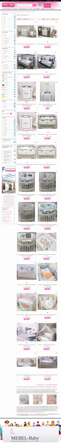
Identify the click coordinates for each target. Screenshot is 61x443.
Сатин (5, 105)
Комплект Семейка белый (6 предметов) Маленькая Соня (46, 255)
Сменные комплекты (6, 216)
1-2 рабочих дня (6, 38)
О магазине (16, 2)
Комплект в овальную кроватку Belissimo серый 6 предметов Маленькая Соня (47, 105)
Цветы (5, 135)
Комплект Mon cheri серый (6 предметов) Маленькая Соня (27, 285)
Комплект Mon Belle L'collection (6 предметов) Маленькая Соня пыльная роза (47, 375)
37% (4, 26)
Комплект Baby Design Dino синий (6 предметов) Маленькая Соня (26, 345)
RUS (40, 0)
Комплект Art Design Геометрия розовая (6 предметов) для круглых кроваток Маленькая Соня (26, 225)
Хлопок (5, 107)
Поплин (5, 103)
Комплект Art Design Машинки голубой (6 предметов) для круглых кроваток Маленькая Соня (26, 195)
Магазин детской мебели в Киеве (8, 195)
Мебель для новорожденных (10, 11)
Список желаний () (6, 0)
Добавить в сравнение (17, 22)
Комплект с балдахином (7, 211)
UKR (38, 0)
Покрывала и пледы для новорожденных (7, 221)
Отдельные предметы (6, 214)
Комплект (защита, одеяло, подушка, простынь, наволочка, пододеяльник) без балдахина (8, 152)
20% (4, 18)
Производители (12, 433)
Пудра (5, 87)
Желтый (5, 96)
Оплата (24, 2)
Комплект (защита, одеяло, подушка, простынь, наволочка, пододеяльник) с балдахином (8, 156)
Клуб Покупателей (51, 8)
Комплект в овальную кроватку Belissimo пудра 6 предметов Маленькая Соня (26, 135)
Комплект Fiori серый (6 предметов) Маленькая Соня (47, 314)
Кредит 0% (28, 2)
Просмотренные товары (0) (15, 0)
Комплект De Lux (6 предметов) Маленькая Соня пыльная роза (46, 345)
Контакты (39, 2)
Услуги (35, 2)
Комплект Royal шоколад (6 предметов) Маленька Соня (47, 43)
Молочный (6, 82)
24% (4, 20)
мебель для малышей (5, 202)
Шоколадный (6, 84)
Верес (5, 54)
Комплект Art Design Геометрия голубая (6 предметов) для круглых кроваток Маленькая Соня (47, 225)
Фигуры (5, 133)
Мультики (5, 127)
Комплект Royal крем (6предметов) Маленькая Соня (27, 43)
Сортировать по (26, 19)
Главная (3, 11)
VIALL (5, 52)
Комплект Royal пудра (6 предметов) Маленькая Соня (26, 74)
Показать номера (47, 5)
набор (20, 390)
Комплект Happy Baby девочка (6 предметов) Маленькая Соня (26, 315)
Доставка (31, 2)
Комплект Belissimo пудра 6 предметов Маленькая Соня (46, 164)
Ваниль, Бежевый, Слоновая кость (8, 78)
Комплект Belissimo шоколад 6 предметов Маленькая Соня (47, 135)
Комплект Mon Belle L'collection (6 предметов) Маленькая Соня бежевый (26, 375)
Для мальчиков (6, 66)
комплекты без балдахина (23, 406)
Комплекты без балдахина (7, 212)
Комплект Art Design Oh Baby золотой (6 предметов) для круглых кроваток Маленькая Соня (26, 255)
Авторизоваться (49, 0)
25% (4, 22)
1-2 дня (5, 34)
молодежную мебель (6, 199)
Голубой (5, 94)
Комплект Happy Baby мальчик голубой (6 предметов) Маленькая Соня (47, 285)
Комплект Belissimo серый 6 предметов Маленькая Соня (27, 164)
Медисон (5, 58)
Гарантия (20, 2)
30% (4, 24)
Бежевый (5, 89)
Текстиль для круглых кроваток (7, 163)
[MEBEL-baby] (8, 7)
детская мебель (10, 200)
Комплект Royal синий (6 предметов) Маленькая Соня (46, 74)
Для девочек (6, 64)
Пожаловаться (43, 2)
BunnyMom (5, 50)
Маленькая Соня (6, 56)
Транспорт (5, 131)
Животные (5, 123)
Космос (5, 125)
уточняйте (5, 44)
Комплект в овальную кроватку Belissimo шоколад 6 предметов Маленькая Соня (26, 105)
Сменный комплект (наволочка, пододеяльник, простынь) (8, 160)
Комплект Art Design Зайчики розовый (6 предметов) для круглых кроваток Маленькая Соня (47, 195)
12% (4, 16)
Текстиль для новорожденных (21, 11)
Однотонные (6, 129)
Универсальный (6, 68)
